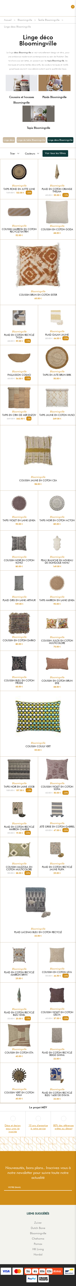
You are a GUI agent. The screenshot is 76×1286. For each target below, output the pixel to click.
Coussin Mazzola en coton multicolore (19, 868)
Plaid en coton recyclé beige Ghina (57, 1053)
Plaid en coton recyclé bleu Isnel (19, 1013)
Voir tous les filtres (55, 153)
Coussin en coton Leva (57, 972)
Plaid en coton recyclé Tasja (19, 336)
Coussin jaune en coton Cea (38, 480)
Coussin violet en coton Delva (57, 1013)
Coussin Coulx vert (38, 746)
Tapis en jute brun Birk (57, 375)
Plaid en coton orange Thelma (57, 190)
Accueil (8, 19)
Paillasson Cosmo (19, 375)
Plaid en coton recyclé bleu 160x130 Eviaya (57, 1094)
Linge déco (9, 140)
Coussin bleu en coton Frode (19, 681)
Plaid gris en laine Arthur (19, 600)
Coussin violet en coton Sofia (57, 788)
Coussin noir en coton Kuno (19, 561)
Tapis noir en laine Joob (19, 787)
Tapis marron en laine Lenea (57, 600)
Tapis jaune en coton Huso (57, 415)
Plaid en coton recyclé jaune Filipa (57, 868)
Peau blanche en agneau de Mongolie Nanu (57, 561)
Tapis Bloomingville (38, 127)
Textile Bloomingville (48, 19)
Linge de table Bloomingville (31, 140)
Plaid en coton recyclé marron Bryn (19, 973)
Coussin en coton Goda (57, 229)
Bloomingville (25, 19)
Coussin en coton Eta (19, 1052)
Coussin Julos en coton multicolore (57, 641)
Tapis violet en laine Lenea (19, 520)
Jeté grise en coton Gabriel (57, 826)
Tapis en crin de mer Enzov (19, 415)
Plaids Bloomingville (54, 97)
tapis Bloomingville (55, 60)
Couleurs (30, 153)
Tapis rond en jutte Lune (19, 189)
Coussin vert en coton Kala (19, 1093)
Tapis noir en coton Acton (57, 520)
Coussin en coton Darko (19, 640)
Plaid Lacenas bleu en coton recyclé (38, 932)
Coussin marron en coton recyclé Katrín (19, 230)
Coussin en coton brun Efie (57, 682)
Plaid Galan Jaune (57, 335)
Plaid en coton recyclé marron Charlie (19, 828)
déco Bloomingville (22, 52)
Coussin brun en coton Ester (38, 295)
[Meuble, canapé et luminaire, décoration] (38, 8)
